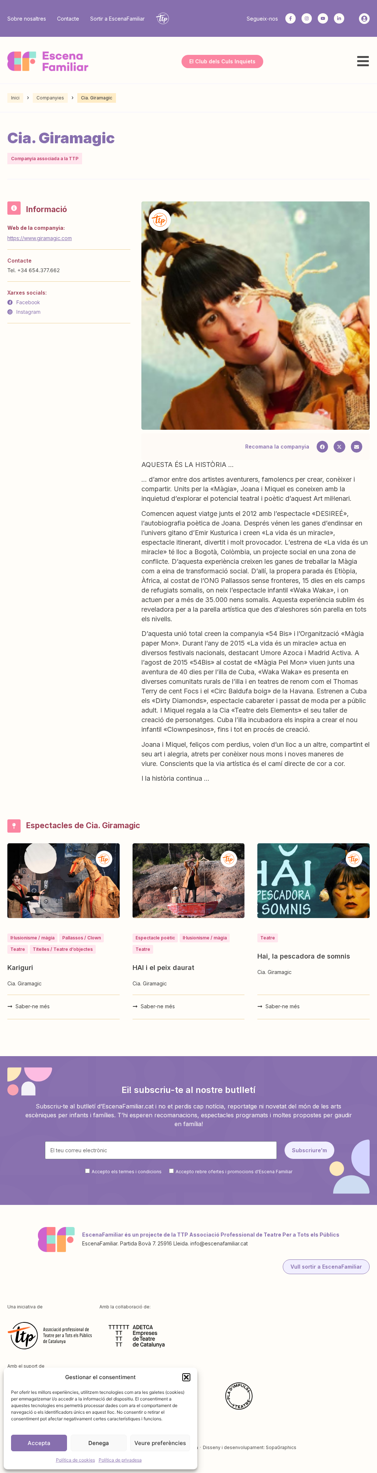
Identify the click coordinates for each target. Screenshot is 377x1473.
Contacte (68, 18)
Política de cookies (75, 1460)
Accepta (39, 1442)
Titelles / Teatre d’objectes (63, 949)
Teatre (17, 949)
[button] (186, 1377)
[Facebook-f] (290, 18)
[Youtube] (323, 18)
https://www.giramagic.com (39, 238)
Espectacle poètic (155, 938)
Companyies (50, 98)
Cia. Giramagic (24, 983)
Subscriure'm (309, 1150)
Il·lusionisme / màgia (32, 938)
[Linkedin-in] (339, 18)
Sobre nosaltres (26, 18)
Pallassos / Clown (81, 938)
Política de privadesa (120, 1460)
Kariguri (20, 967)
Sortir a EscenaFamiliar (117, 18)
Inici (15, 98)
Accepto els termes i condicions (127, 1171)
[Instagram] (307, 18)
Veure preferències (160, 1442)
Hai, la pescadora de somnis (303, 956)
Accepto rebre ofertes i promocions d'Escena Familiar (234, 1171)
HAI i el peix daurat (163, 967)
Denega (98, 1442)
